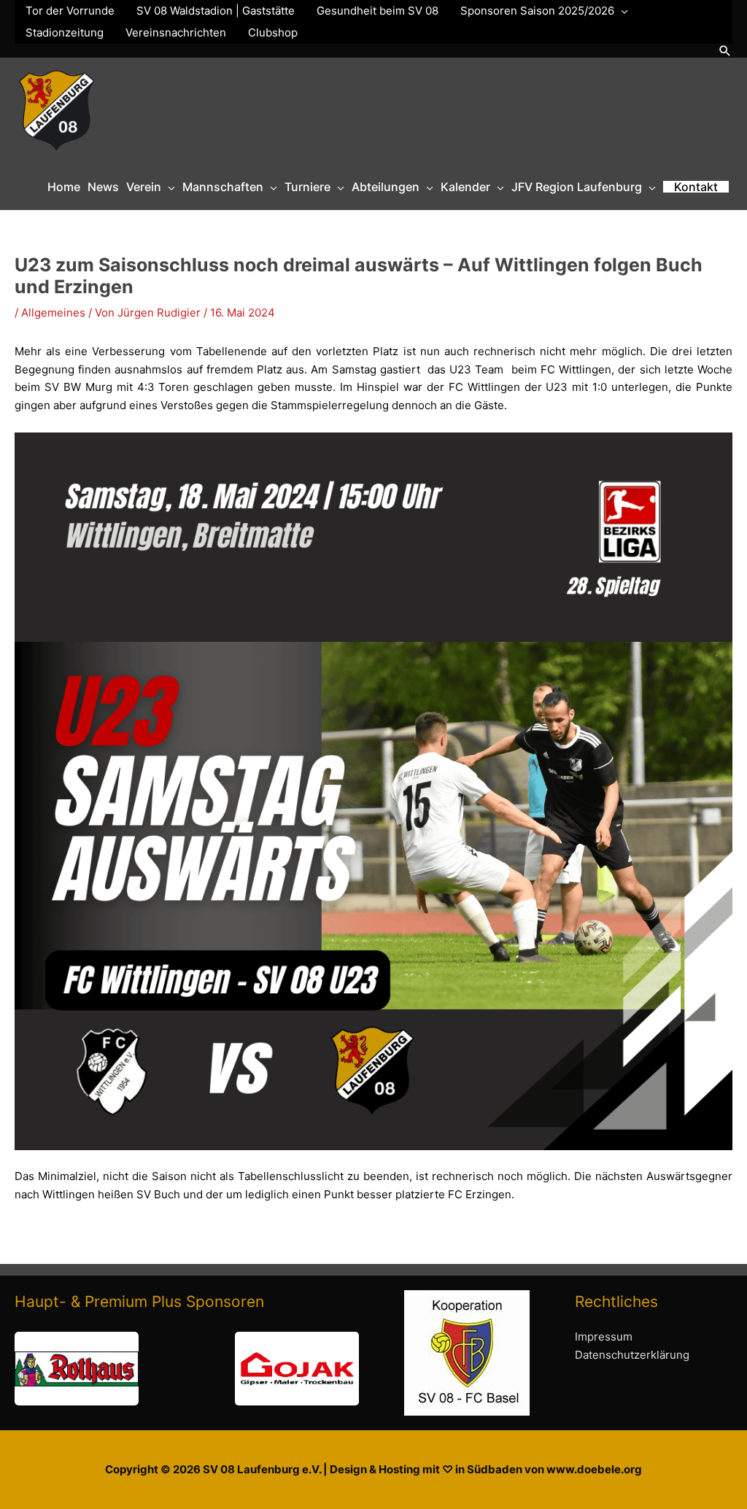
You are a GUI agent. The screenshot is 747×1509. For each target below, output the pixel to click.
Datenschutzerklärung (632, 1355)
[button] (725, 51)
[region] (187, 1368)
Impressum (603, 1336)
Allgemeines (53, 312)
